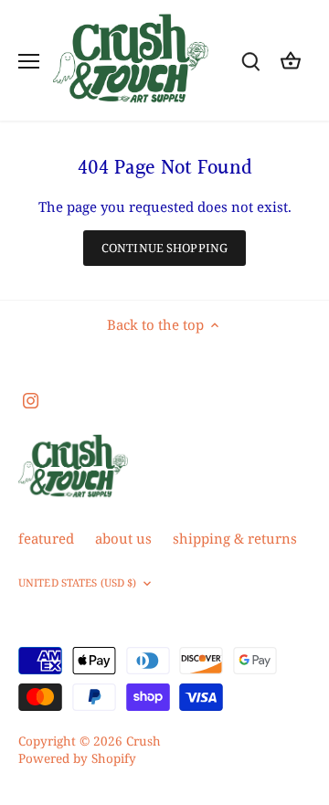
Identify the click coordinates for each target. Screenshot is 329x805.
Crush (143, 741)
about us (123, 538)
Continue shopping (164, 247)
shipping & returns (235, 538)
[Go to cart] (291, 61)
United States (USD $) (77, 583)
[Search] (250, 61)
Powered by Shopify (77, 758)
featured (46, 538)
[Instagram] (30, 399)
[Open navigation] (28, 61)
